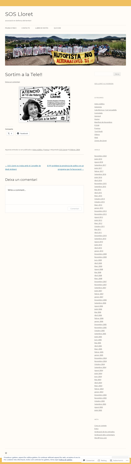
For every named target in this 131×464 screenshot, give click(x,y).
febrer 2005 (98, 352)
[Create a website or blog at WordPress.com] (6, 453)
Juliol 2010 (98, 245)
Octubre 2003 (99, 401)
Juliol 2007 (98, 291)
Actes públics (37, 149)
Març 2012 (98, 223)
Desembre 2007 (100, 281)
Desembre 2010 (100, 235)
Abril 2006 (98, 315)
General (97, 116)
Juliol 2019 (98, 159)
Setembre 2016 (100, 174)
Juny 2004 (98, 376)
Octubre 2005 (99, 330)
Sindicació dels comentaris (104, 435)
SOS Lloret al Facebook (103, 84)
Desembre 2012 (100, 211)
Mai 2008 (97, 272)
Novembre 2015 (100, 183)
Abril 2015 (98, 193)
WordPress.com (100, 438)
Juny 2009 (98, 260)
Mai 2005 (97, 343)
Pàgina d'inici (10, 28)
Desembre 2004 (100, 358)
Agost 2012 (98, 217)
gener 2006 (98, 321)
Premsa (46, 149)
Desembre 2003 (100, 395)
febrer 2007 (98, 294)
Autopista (98, 107)
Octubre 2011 (99, 226)
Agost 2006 (98, 306)
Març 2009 (98, 266)
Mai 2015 (97, 189)
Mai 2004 (97, 379)
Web (96, 137)
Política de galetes (65, 460)
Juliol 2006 (98, 309)
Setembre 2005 (100, 333)
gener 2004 (98, 392)
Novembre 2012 (100, 214)
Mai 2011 (97, 229)
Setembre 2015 (100, 186)
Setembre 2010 (100, 238)
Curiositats (98, 113)
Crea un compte (100, 425)
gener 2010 (98, 251)
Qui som (57, 28)
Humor (97, 119)
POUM (96, 125)
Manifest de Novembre (103, 122)
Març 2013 (98, 205)
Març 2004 (98, 386)
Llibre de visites (41, 28)
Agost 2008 (98, 269)
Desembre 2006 (100, 300)
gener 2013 (98, 208)
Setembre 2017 (100, 165)
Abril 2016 (98, 180)
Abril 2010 (98, 248)
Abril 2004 (98, 383)
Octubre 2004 (99, 364)
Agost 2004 (98, 370)
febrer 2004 (98, 389)
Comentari (74, 208)
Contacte (25, 28)
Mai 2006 (97, 312)
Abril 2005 (98, 346)
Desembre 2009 (100, 254)
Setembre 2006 (100, 303)
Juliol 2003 (98, 410)
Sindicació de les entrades (104, 432)
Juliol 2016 (98, 177)
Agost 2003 (98, 407)
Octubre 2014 (99, 199)
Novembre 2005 (100, 327)
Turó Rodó (98, 131)
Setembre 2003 (100, 404)
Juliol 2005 (98, 337)
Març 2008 (98, 278)
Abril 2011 (98, 232)
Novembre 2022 (100, 156)
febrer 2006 (98, 318)
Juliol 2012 (98, 220)
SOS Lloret (19, 14)
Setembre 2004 (100, 367)
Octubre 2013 (99, 202)
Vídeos (97, 134)
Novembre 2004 (100, 361)
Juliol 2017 (98, 168)
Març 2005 (98, 349)
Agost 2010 (98, 242)
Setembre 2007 (100, 288)
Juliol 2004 (98, 373)
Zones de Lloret (100, 140)
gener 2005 (98, 355)
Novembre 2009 (100, 257)
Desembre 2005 (100, 324)
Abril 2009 (98, 263)
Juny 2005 (98, 340)
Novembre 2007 (100, 284)
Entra (96, 428)
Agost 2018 (98, 162)
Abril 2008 (98, 275)
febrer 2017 (98, 171)
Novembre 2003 (100, 398)
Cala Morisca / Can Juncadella (105, 110)
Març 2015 (98, 196)
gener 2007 (98, 297)
